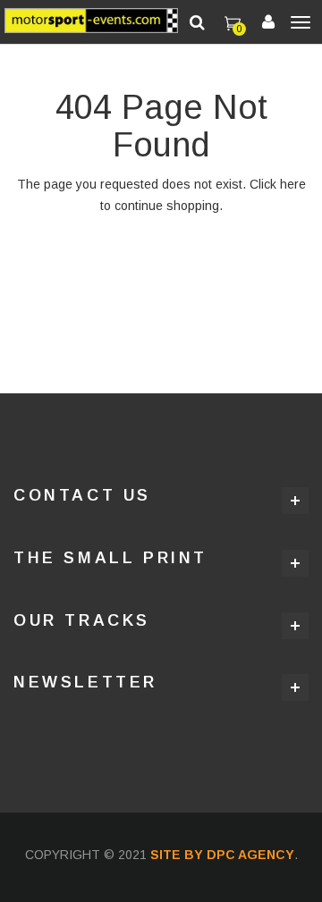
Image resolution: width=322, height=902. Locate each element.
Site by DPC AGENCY (222, 854)
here (293, 184)
